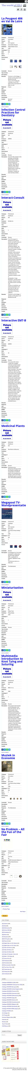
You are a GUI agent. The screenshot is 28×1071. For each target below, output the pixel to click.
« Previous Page (6, 909)
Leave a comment (5, 106)
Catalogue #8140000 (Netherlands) (10, 995)
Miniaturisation (12, 587)
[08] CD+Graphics (6, 938)
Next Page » (23, 911)
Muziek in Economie (8, 756)
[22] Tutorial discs (6, 969)
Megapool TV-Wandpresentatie (13, 504)
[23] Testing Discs (6, 971)
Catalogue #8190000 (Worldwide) (9, 1006)
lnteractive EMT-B (13, 320)
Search (19, 1035)
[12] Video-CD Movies (7, 947)
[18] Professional (6, 960)
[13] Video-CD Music (6, 949)
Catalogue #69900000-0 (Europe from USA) (12, 984)
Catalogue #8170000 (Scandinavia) (10, 1002)
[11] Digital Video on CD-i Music (9, 945)
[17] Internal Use (6, 958)
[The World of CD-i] (14, 5)
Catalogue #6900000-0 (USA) (9, 982)
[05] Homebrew (5, 932)
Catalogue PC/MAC (6, 1010)
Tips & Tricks (5, 1023)
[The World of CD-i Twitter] (18, 9)
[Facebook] (2, 104)
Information (10, 39)
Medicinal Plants (13, 426)
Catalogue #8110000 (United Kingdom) (11, 989)
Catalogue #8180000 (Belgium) (9, 1004)
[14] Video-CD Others (7, 952)
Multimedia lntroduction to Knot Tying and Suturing (12, 660)
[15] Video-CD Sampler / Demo (9, 954)
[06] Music (4, 934)
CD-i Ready (4, 1015)
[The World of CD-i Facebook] (21, 9)
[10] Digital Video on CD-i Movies (9, 943)
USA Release (5, 1026)
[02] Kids (4, 925)
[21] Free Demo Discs (7, 967)
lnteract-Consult (12, 197)
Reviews (4, 1021)
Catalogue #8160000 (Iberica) (9, 999)
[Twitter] (5, 104)
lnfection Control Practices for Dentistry (13, 112)
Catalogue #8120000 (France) (9, 991)
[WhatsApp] (7, 104)
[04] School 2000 (6, 930)
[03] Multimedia (5, 928)
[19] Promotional (6, 962)
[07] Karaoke (5, 936)
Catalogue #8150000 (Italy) (8, 997)
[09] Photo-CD (5, 941)
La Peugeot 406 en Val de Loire (11, 20)
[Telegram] (9, 104)
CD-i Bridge (4, 1013)
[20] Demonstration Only (7, 965)
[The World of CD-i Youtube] (24, 9)
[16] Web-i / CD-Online (7, 956)
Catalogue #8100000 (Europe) (9, 986)
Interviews (4, 1019)
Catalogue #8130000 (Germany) (9, 993)
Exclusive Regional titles (7, 1017)
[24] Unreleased (5, 973)
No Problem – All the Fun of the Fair (12, 832)
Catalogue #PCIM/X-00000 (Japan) (10, 1008)
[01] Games (4, 923)
